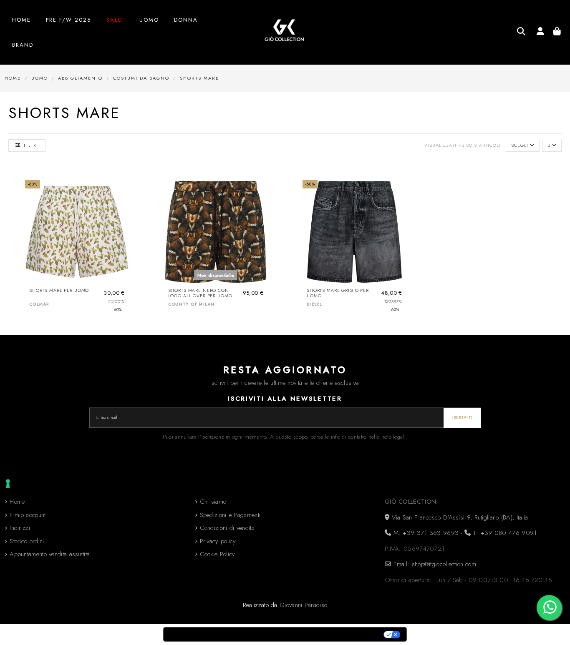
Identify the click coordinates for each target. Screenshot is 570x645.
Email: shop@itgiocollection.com (433, 564)
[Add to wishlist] (122, 192)
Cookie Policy (217, 554)
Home (17, 501)
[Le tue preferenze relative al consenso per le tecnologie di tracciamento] (8, 484)
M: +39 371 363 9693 (425, 532)
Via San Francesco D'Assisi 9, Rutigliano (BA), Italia (458, 517)
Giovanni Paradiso (303, 605)
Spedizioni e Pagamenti (230, 515)
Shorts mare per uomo (59, 290)
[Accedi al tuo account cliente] (540, 32)
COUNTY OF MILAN (191, 304)
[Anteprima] (122, 222)
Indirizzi (20, 527)
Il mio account (27, 515)
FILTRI (31, 145)
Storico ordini (27, 541)
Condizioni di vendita (227, 527)
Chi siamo (213, 501)
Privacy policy (218, 541)
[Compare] (122, 207)
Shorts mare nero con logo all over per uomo (200, 293)
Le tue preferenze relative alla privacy (321, 634)
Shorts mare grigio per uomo (338, 293)
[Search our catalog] (521, 31)
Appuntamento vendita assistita (50, 554)
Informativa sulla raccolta (210, 634)
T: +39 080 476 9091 (504, 532)
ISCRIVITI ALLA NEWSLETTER (285, 398)
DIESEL (314, 304)
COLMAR (39, 304)
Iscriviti (462, 417)
